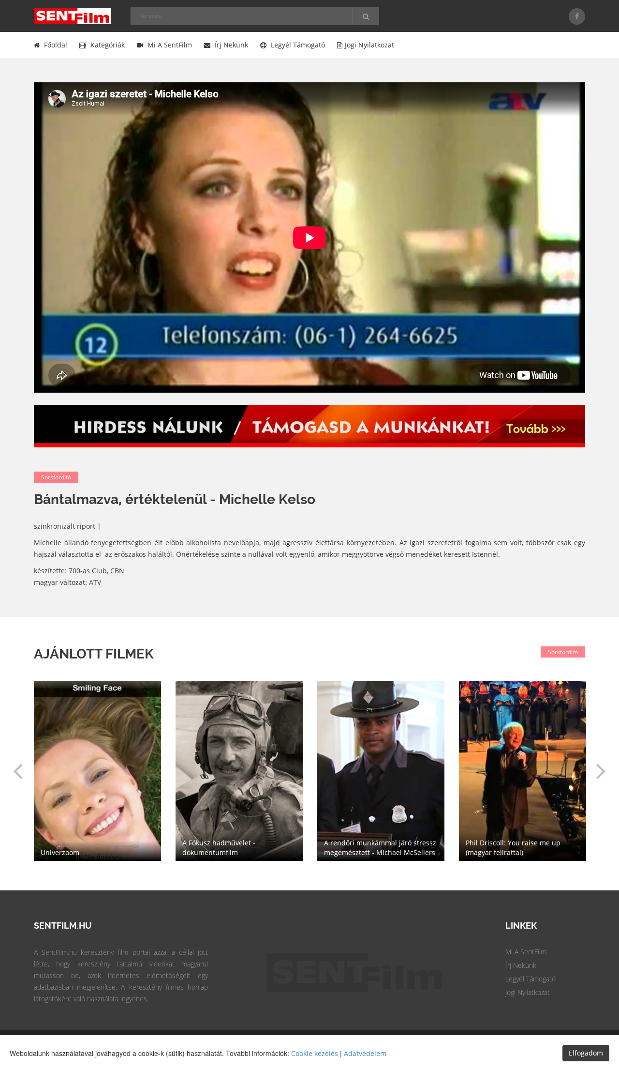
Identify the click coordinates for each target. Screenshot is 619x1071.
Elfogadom (586, 1052)
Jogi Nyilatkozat (527, 992)
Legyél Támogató (530, 978)
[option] (381, 771)
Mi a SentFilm (169, 44)
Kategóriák (106, 44)
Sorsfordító (56, 477)
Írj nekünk (230, 44)
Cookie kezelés (314, 1053)
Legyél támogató (297, 44)
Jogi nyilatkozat (369, 44)
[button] (18, 771)
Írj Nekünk (520, 965)
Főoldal (54, 44)
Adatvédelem (365, 1053)
